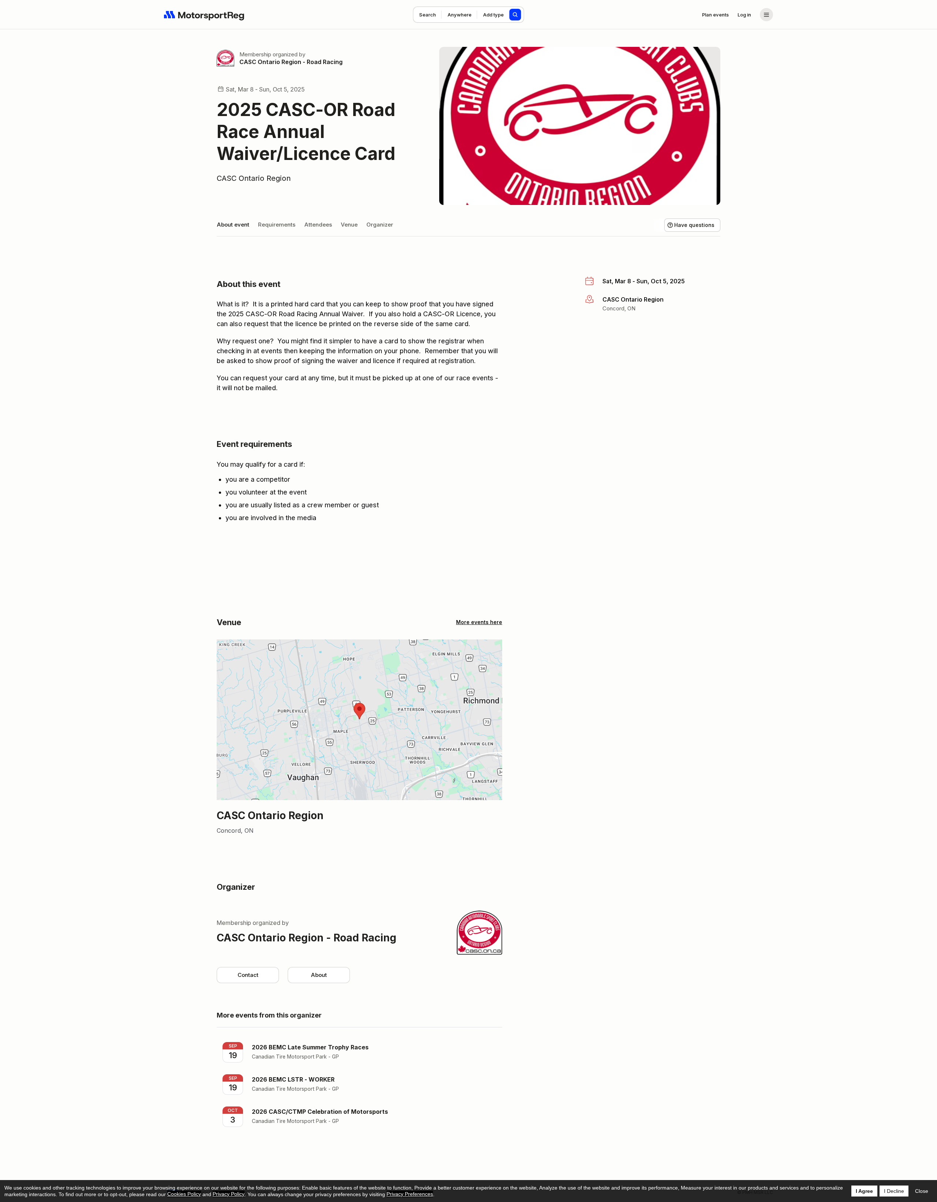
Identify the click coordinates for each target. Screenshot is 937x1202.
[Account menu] (766, 14)
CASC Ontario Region (254, 178)
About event (233, 224)
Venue (349, 224)
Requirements (276, 224)
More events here (479, 622)
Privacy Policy (228, 1194)
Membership (255, 54)
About (319, 974)
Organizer (379, 224)
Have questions (694, 225)
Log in (744, 15)
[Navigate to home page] (204, 14)
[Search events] (515, 14)
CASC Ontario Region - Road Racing (291, 62)
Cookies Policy (184, 1194)
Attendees (318, 224)
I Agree (864, 1191)
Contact (248, 974)
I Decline (894, 1191)
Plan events (715, 15)
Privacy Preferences (410, 1194)
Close (921, 1191)
